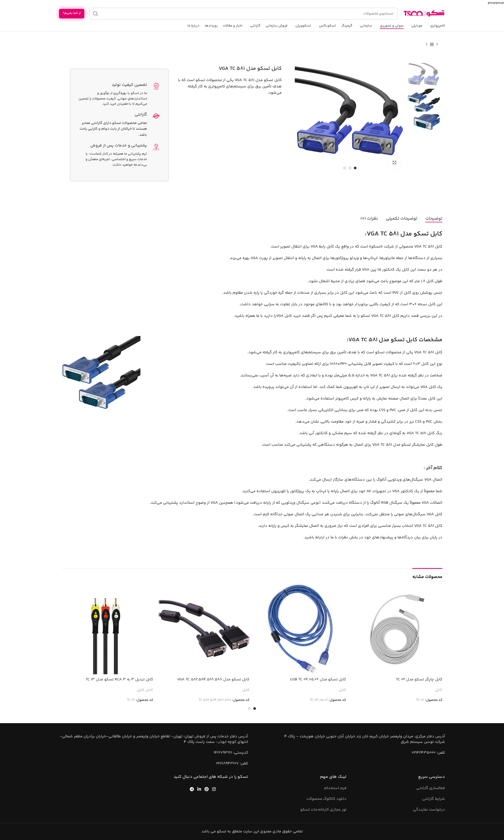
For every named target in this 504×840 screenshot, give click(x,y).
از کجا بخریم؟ (72, 13)
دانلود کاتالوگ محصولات (326, 799)
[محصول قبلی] (437, 44)
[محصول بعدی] (426, 44)
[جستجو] (96, 14)
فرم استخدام (335, 788)
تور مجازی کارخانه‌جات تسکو (323, 810)
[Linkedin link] (199, 789)
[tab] (433, 218)
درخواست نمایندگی (429, 810)
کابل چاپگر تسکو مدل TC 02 (419, 679)
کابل (438, 690)
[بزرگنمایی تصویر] (394, 162)
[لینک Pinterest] (207, 789)
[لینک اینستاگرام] (214, 789)
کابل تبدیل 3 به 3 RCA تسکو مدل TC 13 (119, 679)
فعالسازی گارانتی (430, 788)
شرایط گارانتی (433, 799)
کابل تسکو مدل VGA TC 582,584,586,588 (213, 679)
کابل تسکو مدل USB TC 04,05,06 (318, 679)
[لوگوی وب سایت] (424, 13)
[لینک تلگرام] (192, 789)
